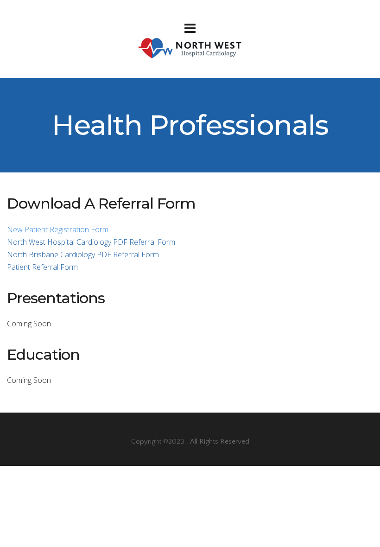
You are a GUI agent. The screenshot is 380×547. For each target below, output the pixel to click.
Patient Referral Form (42, 267)
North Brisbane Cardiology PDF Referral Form (83, 254)
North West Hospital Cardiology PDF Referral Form (91, 242)
